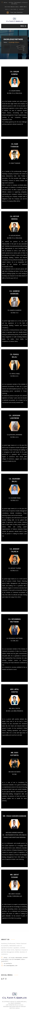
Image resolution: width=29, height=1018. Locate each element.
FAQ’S (6, 9)
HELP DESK (13, 9)
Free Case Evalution (16, 12)
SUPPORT (21, 9)
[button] (23, 26)
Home (5, 42)
